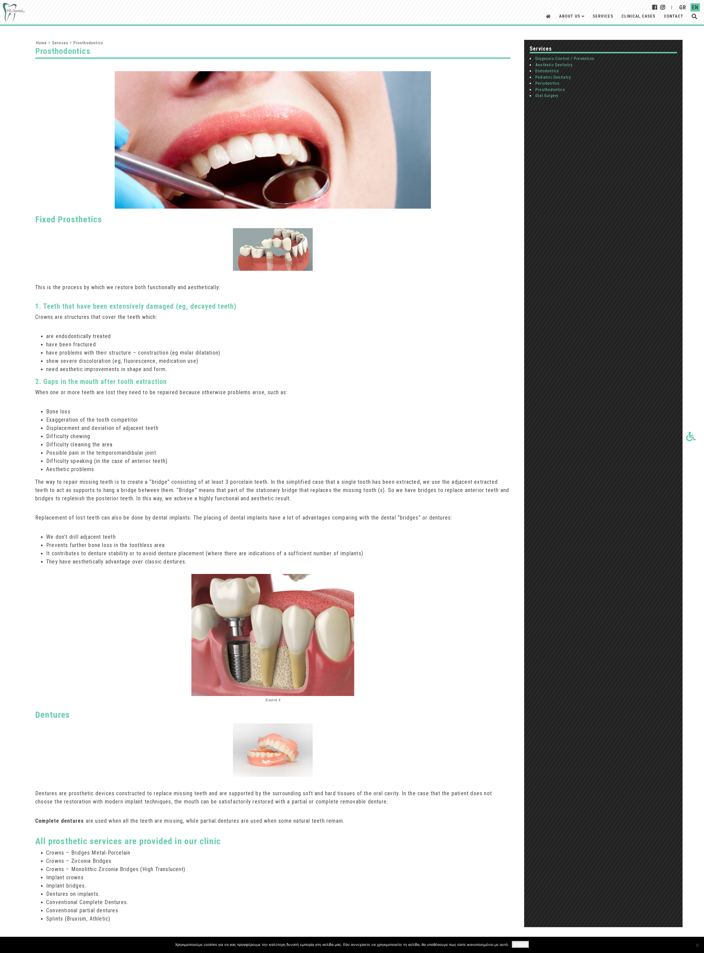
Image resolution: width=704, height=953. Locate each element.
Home (41, 42)
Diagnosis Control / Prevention (564, 58)
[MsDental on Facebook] (655, 7)
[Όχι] (697, 945)
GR (682, 7)
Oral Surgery (546, 95)
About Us (569, 16)
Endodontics (547, 70)
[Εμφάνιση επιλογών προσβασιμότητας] (690, 436)
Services (603, 16)
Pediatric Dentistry (553, 77)
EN (695, 7)
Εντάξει (520, 944)
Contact (673, 16)
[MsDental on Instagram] (663, 7)
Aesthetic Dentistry (554, 64)
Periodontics (547, 83)
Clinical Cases (639, 16)
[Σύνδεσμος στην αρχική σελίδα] (14, 12)
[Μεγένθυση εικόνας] (272, 155)
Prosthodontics (550, 89)
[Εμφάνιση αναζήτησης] (694, 16)
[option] (272, 155)
